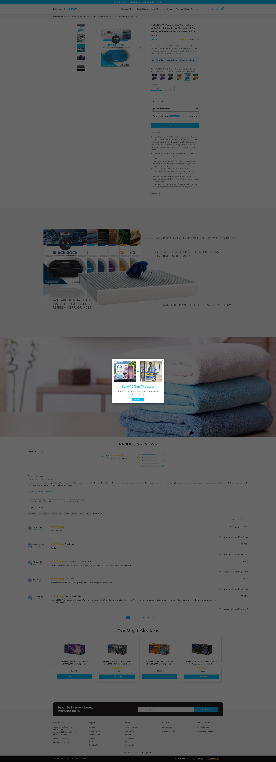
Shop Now (138, 400)
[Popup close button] (162, 359)
